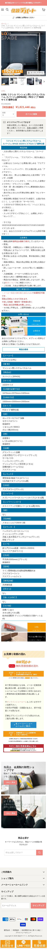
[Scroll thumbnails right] (44, 81)
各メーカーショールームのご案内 (24, 725)
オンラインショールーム (17, 702)
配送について (10, 282)
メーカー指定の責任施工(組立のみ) (18, 293)
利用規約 (16, 930)
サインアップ (38, 905)
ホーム (4, 24)
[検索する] (39, 852)
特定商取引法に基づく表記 (31, 930)
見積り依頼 (31, 128)
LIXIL (3, 91)
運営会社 (7, 930)
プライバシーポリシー (23, 933)
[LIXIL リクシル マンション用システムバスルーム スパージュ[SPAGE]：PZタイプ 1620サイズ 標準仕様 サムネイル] (5, 81)
